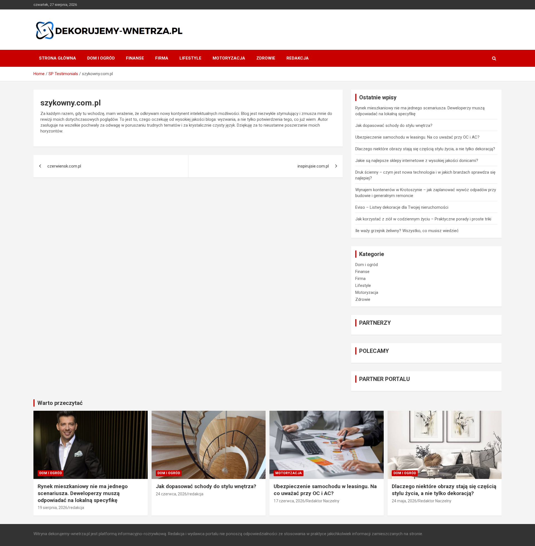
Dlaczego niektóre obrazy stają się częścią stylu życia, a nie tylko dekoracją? (425, 148)
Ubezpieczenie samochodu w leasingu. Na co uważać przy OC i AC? (417, 137)
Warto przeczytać (59, 403)
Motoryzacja (229, 58)
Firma (161, 58)
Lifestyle (190, 58)
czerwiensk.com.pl (64, 166)
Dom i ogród (101, 58)
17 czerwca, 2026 (289, 501)
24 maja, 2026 (404, 501)
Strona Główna (57, 58)
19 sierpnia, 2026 (52, 507)
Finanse (135, 58)
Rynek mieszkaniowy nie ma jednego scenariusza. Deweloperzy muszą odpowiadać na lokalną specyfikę (83, 493)
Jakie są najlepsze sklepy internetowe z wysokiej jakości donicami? (416, 160)
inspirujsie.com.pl (313, 166)
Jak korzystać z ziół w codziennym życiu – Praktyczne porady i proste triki (423, 219)
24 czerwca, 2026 (171, 494)
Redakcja (297, 58)
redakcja (76, 507)
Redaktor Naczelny (322, 501)
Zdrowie (265, 58)
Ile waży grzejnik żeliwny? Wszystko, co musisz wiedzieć (407, 230)
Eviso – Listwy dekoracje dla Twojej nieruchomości (401, 207)
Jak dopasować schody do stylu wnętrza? (393, 125)
